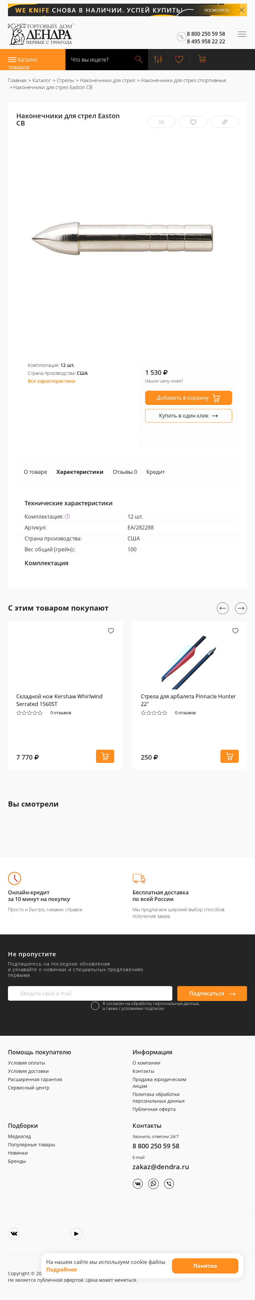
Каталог (41, 80)
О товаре (35, 471)
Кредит (155, 471)
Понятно (205, 1266)
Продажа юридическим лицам (159, 1082)
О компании (146, 1063)
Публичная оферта (154, 1109)
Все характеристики (51, 381)
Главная (17, 80)
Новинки (18, 1153)
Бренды (17, 1161)
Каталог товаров (23, 63)
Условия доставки (28, 1071)
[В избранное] (193, 122)
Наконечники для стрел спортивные (183, 80)
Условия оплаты (26, 1063)
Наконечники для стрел (107, 80)
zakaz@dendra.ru (160, 1166)
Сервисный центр (28, 1087)
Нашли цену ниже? (164, 381)
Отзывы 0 (125, 471)
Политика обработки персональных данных (158, 1097)
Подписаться (207, 993)
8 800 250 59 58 (155, 1145)
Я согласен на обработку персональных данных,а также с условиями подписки (151, 1006)
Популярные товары (31, 1144)
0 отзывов (60, 713)
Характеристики (80, 471)
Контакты (143, 1071)
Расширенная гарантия (35, 1079)
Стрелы (64, 80)
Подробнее (61, 1269)
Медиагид (19, 1136)
